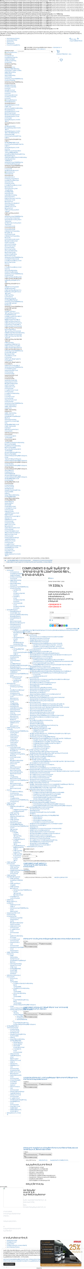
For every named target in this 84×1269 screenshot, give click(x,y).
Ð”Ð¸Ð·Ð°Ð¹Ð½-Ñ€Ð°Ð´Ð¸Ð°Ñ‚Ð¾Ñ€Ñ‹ (42, 791)
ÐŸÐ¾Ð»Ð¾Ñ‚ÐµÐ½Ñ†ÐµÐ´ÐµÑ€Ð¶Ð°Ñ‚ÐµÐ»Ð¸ (43, 836)
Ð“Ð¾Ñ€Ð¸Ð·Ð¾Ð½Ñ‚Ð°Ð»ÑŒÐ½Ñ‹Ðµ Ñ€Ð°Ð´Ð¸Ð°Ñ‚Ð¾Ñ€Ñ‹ (48, 792)
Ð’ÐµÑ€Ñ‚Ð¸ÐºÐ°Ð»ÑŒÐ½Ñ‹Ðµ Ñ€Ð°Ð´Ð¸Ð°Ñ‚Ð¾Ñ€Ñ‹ (47, 794)
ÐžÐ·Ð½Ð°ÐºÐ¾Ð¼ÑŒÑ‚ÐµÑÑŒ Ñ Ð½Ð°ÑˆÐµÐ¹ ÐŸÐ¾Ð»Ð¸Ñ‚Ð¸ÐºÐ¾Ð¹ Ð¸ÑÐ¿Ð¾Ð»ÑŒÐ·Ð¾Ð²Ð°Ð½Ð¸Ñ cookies (32, 1259)
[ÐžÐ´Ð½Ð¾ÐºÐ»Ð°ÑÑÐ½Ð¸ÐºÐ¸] (55, 626)
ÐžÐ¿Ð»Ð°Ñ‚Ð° (10, 1243)
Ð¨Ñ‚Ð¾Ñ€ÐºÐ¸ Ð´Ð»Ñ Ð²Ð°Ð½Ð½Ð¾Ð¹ (43, 822)
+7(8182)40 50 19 (54, 604)
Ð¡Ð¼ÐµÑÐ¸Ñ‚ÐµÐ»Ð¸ (35, 650)
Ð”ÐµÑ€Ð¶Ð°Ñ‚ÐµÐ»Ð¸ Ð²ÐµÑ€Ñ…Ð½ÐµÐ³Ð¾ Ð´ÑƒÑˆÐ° (47, 741)
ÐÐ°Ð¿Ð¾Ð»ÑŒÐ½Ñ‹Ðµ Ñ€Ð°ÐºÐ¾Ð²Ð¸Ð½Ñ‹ (43, 712)
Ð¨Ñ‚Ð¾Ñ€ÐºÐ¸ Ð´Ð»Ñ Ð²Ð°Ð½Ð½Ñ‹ (40, 763)
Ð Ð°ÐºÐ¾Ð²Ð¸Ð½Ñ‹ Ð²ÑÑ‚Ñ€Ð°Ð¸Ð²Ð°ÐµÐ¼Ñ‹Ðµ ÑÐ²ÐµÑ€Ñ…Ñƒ (47, 704)
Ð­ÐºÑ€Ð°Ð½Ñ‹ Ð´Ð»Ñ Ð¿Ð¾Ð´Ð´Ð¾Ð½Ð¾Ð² (42, 700)
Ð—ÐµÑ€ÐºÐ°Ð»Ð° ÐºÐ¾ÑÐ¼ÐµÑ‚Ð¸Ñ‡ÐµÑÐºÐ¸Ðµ (44, 840)
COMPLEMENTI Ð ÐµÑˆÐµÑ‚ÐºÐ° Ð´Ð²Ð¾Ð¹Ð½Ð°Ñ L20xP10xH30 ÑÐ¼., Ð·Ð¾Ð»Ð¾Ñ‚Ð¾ (29, 562)
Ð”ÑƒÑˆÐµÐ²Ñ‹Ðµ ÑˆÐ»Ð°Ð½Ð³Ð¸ (42, 746)
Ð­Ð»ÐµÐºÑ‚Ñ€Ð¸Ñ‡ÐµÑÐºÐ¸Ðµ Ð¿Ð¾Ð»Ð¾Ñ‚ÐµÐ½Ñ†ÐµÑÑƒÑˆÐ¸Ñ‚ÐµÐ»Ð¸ (52, 805)
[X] (60, 626)
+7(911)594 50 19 (54, 607)
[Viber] (62, 626)
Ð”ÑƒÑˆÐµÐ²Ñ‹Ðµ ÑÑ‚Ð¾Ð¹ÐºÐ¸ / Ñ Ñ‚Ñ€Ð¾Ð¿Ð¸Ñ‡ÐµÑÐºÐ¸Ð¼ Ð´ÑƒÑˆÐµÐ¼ (50, 733)
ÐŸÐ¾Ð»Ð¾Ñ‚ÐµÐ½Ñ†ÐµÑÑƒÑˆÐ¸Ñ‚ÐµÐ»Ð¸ (44, 802)
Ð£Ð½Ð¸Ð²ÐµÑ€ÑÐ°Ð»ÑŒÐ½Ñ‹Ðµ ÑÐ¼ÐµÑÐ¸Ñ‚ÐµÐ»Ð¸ (45, 653)
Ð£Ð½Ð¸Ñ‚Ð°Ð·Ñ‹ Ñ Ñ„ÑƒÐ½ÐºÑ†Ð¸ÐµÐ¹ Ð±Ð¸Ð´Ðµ (44, 689)
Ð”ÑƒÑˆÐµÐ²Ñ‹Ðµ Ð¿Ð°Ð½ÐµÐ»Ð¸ (39, 735)
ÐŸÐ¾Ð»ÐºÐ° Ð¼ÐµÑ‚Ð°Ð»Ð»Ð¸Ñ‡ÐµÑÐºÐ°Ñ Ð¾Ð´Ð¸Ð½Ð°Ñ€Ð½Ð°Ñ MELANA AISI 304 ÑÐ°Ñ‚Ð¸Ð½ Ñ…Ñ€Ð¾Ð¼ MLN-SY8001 (50, 1148)
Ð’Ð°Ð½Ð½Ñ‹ (33, 635)
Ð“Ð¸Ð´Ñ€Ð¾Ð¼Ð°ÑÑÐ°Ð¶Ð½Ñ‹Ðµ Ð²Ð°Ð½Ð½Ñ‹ (12, 69)
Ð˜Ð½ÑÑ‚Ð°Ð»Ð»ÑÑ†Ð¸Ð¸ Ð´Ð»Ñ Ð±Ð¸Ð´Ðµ (42, 720)
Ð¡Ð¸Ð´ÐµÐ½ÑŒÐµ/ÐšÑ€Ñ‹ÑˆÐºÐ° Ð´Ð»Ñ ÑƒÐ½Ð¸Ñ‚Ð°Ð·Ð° (46, 694)
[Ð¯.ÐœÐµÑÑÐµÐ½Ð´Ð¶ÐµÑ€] (50, 626)
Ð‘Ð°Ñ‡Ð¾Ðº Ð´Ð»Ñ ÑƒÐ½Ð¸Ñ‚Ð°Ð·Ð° (40, 691)
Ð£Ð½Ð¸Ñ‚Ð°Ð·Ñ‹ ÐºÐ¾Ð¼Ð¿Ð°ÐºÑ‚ (40, 681)
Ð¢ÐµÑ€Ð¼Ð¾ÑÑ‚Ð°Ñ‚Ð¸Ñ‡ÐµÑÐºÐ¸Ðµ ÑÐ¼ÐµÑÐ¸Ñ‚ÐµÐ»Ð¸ (46, 669)
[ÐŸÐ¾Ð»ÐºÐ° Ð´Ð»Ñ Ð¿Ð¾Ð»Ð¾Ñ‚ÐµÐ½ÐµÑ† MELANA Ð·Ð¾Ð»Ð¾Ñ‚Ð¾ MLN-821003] (52, 908)
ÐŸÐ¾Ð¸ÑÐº (26, 858)
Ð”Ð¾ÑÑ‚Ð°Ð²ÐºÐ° (12, 1242)
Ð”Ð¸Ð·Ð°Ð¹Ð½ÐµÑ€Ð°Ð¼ (13, 45)
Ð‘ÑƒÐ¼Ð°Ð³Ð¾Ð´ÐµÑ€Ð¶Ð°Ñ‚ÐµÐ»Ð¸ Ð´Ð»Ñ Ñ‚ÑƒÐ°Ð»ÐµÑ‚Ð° (47, 823)
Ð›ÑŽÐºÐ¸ (33, 814)
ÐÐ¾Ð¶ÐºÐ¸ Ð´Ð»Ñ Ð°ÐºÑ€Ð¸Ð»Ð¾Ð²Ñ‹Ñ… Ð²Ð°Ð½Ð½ (47, 646)
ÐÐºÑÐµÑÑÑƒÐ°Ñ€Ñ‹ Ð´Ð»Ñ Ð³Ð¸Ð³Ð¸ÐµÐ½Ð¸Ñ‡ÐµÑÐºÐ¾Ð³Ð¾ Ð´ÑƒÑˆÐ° (52, 664)
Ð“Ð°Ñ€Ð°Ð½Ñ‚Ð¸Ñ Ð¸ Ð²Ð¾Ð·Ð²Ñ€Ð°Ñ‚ (17, 1245)
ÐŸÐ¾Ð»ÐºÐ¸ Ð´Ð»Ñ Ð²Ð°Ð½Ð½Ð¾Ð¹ (43, 560)
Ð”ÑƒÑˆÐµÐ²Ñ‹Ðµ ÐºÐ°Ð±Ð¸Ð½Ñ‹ (38, 750)
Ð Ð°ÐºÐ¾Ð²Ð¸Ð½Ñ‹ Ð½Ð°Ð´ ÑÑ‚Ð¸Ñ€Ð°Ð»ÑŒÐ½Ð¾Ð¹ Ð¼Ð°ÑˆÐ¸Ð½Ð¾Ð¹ (50, 707)
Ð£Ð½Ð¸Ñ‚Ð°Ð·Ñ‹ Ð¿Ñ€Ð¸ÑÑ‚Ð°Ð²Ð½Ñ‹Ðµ (41, 687)
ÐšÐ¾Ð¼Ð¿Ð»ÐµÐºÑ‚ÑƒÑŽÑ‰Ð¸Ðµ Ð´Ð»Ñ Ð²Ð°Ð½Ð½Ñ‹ (47, 643)
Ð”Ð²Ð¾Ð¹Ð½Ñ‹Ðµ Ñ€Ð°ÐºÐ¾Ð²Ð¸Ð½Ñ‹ (41, 710)
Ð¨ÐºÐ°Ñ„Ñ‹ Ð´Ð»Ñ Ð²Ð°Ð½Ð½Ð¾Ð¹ (40, 777)
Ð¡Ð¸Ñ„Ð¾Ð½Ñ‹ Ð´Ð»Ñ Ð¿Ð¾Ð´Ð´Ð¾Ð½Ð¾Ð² (42, 699)
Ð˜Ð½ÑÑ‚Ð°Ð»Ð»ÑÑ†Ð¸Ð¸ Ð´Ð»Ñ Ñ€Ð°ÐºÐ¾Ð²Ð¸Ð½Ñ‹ (45, 717)
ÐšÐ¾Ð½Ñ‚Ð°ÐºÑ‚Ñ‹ (12, 40)
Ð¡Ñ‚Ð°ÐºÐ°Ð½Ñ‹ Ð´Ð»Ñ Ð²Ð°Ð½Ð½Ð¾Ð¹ (41, 835)
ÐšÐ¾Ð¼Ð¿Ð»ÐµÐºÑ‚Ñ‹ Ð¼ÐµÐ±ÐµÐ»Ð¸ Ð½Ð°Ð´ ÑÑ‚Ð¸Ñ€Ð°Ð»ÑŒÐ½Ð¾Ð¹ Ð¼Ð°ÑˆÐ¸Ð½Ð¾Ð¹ (55, 771)
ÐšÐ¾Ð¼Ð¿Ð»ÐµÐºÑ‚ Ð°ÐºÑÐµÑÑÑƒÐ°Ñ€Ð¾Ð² (43, 736)
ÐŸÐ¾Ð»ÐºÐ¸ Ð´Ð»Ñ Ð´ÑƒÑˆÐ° (38, 825)
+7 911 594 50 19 (9, 1224)
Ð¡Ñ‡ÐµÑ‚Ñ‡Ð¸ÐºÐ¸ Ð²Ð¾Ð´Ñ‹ (35, 846)
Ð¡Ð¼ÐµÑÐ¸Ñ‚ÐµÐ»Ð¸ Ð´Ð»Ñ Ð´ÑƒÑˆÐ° (43, 658)
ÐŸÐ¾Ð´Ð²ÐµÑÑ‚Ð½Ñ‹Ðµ (37, 723)
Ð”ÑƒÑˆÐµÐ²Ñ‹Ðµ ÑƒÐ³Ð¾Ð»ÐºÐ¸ (41, 759)
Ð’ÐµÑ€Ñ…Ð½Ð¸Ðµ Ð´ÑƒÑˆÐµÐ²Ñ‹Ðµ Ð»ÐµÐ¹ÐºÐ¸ (46, 740)
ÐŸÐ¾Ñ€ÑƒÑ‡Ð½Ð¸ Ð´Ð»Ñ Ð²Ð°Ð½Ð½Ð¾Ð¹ (42, 841)
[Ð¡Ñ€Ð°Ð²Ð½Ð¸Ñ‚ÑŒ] (61, 57)
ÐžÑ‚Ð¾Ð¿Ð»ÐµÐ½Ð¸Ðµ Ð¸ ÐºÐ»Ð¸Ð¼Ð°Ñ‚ (41, 789)
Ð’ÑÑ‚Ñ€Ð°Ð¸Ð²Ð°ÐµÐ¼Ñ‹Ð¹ (40, 730)
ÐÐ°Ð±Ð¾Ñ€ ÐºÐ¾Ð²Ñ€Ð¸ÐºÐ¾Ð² (42, 820)
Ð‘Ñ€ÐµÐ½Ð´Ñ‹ (11, 43)
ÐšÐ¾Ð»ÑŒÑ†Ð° (37, 818)
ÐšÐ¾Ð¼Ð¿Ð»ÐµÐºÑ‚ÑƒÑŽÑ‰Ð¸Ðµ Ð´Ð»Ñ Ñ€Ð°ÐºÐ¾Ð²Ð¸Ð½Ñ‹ (47, 715)
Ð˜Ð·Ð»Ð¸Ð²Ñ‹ (37, 674)
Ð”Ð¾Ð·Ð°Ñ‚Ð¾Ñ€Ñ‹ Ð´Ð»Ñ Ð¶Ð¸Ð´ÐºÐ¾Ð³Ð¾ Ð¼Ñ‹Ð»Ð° (45, 833)
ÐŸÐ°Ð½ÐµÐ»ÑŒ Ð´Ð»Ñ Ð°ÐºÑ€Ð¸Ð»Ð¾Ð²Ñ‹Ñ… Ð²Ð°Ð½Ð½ (48, 648)
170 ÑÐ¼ (14, 70)
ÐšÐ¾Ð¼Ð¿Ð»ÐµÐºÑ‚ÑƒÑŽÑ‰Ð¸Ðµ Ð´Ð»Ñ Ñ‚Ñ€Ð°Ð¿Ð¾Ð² (46, 768)
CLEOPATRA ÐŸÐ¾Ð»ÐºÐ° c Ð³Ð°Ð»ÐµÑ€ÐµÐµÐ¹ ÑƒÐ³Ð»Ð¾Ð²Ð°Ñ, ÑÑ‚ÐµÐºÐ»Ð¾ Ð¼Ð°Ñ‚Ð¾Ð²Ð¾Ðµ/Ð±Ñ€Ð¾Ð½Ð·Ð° (50, 1078)
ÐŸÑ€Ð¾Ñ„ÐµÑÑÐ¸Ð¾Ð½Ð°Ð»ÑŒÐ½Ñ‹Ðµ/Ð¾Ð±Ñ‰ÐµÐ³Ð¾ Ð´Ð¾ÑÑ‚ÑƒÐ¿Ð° (51, 671)
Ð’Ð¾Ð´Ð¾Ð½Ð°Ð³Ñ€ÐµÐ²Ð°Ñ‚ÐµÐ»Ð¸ (41, 800)
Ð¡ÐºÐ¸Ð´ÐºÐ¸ (10, 41)
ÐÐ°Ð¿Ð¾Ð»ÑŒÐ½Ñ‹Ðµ (37, 722)
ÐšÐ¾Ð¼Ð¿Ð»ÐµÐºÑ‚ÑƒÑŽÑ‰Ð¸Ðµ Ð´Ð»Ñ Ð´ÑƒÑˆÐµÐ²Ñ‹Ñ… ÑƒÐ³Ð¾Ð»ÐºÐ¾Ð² (54, 761)
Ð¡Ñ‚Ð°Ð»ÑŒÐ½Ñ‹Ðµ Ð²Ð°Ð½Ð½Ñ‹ (40, 641)
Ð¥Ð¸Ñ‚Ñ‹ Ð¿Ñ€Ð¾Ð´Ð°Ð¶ (60, 877)
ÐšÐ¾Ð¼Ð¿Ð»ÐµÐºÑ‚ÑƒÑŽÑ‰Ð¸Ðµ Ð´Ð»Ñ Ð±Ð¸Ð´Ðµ (44, 725)
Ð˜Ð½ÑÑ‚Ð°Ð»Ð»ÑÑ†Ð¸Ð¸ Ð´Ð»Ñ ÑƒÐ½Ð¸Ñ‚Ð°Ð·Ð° (43, 682)
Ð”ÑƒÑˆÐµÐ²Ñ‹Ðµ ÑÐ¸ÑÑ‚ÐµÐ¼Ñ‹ (38, 727)
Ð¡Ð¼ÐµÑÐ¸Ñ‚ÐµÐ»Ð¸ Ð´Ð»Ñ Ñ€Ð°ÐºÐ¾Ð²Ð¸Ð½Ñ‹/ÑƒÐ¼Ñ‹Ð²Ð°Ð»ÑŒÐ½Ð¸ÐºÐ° (51, 655)
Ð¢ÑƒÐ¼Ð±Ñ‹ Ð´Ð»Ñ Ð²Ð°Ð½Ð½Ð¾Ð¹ (40, 773)
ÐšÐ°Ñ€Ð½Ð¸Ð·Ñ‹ (35, 810)
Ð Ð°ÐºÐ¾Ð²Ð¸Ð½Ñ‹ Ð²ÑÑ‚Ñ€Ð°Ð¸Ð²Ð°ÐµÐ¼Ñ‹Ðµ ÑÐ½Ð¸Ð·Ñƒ (47, 705)
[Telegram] (57, 626)
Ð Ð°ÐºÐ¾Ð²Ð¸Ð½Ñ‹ (35, 702)
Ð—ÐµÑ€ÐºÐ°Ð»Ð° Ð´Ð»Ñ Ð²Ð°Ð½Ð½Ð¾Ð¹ (42, 774)
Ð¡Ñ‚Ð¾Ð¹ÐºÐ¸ (34, 827)
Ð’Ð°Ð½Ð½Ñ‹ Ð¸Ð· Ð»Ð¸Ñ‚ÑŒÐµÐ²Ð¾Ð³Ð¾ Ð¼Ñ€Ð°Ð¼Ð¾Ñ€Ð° (47, 636)
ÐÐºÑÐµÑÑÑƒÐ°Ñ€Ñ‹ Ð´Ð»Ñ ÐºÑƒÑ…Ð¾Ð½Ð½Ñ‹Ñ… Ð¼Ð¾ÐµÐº (47, 787)
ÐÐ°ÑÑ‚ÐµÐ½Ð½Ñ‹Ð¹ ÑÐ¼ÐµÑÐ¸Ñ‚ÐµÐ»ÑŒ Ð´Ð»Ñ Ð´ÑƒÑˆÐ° (48, 659)
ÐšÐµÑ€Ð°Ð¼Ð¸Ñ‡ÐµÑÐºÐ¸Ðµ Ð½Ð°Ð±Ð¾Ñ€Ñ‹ (43, 812)
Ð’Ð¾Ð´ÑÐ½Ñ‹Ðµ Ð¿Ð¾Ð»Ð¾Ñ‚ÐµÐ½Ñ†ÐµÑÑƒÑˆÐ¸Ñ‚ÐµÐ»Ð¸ (49, 804)
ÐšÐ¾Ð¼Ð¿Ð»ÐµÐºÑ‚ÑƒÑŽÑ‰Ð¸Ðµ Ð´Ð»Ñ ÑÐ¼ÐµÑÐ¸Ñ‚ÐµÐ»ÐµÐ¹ (50, 673)
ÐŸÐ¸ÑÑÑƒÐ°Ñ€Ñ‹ (35, 686)
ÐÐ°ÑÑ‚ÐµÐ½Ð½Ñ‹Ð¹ (38, 732)
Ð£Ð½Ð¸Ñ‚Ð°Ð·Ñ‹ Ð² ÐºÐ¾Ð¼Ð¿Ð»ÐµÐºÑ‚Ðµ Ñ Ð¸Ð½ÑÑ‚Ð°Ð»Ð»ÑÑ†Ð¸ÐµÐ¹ (50, 679)
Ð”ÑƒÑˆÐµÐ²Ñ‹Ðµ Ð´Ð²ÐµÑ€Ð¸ (38, 758)
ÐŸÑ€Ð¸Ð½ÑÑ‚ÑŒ (9, 1264)
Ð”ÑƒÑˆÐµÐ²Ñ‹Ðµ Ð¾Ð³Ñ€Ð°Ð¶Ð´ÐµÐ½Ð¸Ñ (41, 754)
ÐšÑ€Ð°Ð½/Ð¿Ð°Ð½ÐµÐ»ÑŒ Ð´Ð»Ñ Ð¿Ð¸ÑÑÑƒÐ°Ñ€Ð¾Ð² (46, 668)
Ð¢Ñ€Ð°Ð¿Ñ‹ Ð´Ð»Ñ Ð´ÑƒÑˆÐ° (38, 766)
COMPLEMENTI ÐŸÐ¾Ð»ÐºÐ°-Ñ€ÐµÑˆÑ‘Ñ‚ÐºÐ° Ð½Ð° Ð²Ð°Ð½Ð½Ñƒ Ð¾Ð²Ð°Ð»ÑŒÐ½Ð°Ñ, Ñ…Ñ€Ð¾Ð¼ (45, 1008)
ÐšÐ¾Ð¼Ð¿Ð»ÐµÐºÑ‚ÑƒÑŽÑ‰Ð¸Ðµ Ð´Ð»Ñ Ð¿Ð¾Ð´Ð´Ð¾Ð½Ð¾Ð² (48, 697)
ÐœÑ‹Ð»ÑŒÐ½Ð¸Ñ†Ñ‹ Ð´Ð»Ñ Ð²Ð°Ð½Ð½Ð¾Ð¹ (43, 832)
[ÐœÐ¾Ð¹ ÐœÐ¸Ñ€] (67, 626)
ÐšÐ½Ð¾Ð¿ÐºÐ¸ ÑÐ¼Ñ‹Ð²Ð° (38, 692)
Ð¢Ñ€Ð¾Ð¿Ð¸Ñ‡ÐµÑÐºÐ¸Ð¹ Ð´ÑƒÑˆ (42, 728)
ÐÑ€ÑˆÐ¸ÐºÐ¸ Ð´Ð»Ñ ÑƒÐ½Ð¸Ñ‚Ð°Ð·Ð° (40, 830)
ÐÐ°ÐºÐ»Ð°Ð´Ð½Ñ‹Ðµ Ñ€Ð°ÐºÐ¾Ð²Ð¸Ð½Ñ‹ (42, 709)
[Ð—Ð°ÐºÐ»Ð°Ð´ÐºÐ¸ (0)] (61, 61)
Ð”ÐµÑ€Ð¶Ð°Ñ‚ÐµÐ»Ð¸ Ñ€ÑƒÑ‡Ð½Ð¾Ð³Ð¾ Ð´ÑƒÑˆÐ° (47, 743)
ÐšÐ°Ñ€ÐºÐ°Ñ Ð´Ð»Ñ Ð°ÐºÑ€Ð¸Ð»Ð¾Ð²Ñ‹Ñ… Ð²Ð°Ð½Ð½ (48, 645)
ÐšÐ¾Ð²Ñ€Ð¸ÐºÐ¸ (38, 817)
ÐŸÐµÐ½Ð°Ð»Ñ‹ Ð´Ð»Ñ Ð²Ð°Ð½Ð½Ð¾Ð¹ (41, 779)
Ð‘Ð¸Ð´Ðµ (32, 718)
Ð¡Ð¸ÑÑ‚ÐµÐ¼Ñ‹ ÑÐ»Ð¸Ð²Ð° (40, 676)
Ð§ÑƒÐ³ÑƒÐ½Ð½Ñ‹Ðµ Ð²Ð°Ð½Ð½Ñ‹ (40, 640)
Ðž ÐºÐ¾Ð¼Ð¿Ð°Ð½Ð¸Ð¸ (13, 38)
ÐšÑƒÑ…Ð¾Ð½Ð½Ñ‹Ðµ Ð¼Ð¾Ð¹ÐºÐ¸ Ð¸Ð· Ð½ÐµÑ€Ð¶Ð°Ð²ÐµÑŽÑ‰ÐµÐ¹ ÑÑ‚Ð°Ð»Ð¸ (52, 784)
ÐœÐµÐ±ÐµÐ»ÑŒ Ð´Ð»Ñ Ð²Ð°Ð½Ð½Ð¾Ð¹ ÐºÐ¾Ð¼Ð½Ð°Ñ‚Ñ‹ (46, 769)
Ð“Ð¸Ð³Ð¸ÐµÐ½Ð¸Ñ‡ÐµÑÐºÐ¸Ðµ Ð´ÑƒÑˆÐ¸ (43, 663)
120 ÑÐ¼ (19, 70)
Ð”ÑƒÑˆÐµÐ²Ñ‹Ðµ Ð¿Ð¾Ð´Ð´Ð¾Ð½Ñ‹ (39, 695)
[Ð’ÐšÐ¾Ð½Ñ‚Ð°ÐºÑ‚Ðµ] (53, 626)
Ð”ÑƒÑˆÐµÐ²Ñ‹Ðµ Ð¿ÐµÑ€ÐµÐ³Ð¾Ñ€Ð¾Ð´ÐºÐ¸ (43, 756)
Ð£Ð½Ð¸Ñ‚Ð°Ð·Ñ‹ (34, 677)
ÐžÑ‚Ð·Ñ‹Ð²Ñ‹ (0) (43, 1160)
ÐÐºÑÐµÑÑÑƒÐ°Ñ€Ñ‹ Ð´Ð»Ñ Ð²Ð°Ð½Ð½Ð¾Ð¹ (19, 560)
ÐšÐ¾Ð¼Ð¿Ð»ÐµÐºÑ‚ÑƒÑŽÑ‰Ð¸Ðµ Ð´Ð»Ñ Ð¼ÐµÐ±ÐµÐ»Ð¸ (46, 781)
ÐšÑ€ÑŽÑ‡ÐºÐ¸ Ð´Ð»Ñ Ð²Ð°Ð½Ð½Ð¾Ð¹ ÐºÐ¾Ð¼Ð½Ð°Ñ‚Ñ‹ (46, 828)
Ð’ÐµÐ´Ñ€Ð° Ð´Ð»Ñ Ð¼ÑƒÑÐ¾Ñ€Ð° (40, 843)
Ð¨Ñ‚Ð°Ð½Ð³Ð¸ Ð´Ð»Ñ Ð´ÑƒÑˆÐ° (41, 748)
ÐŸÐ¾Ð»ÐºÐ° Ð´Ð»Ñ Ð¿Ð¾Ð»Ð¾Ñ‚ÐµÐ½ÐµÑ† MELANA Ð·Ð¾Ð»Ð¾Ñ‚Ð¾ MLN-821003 (51, 939)
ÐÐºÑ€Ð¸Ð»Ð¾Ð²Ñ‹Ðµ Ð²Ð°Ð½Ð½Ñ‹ (40, 638)
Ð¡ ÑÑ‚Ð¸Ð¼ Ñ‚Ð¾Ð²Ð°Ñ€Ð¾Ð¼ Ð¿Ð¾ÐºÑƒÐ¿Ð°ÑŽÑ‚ (38, 877)
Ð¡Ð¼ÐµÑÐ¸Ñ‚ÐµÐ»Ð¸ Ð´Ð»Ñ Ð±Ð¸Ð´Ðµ (41, 666)
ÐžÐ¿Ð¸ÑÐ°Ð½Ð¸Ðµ (31, 1160)
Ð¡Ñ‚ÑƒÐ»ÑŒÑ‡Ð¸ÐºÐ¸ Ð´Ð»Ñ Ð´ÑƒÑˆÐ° (41, 845)
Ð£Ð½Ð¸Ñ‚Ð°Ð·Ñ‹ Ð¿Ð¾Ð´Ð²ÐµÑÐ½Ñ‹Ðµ (41, 684)
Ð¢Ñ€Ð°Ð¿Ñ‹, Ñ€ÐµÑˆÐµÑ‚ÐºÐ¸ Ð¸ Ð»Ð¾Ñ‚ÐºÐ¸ (42, 764)
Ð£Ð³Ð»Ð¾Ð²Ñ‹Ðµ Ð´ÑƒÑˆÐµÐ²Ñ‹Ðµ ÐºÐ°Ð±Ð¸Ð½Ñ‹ (44, 751)
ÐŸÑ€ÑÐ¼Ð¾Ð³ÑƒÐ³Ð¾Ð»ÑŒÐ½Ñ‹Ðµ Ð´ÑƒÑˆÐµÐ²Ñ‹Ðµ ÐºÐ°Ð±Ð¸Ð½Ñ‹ (49, 753)
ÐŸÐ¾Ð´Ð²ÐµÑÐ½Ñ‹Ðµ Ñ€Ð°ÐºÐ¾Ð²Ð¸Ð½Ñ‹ (42, 714)
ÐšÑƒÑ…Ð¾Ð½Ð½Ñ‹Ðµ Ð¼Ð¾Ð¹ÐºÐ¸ (39, 782)
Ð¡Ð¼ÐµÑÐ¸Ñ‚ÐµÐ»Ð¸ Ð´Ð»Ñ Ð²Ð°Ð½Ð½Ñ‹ (41, 656)
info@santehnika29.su (10, 1233)
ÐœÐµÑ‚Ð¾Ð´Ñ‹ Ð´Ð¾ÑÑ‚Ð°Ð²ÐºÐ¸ (59, 1160)
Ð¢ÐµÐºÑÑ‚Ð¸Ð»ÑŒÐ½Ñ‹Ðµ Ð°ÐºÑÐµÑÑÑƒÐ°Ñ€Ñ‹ (46, 815)
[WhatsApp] (64, 626)
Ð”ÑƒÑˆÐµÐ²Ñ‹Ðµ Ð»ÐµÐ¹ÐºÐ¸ (41, 745)
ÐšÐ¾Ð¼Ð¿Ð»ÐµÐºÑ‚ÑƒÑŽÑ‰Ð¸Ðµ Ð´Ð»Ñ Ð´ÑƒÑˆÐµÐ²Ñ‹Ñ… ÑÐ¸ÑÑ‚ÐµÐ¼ (52, 738)
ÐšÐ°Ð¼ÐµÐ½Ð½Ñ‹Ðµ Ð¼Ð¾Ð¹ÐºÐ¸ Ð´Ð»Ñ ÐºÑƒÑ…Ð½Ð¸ (45, 786)
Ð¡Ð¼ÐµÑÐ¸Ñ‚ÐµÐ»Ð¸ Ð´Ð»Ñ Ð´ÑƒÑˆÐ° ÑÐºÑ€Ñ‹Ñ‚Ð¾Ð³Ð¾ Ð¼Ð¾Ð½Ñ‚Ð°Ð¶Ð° (53, 661)
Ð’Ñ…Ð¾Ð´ (74, 39)
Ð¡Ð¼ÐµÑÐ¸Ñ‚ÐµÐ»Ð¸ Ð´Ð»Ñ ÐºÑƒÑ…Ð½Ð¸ (41, 651)
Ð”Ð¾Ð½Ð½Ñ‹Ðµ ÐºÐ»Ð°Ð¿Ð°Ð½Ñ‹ (40, 809)
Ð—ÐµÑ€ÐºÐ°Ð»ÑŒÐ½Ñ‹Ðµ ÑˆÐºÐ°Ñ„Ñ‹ (41, 776)
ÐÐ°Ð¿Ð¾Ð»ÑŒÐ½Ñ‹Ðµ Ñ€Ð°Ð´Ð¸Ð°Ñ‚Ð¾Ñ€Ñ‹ (45, 795)
